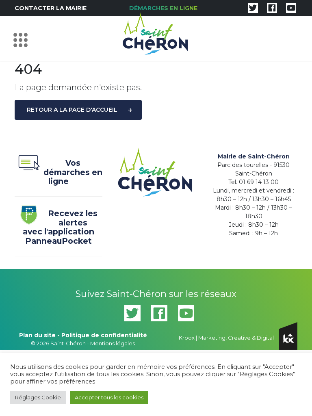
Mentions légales (112, 343)
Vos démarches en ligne (72, 172)
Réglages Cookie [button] (38, 397)
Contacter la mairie (51, 8)
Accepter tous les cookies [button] (109, 397)
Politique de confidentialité (104, 335)
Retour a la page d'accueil (72, 109)
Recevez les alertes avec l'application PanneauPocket (60, 227)
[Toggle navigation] (22, 38)
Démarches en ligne (163, 8)
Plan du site (37, 335)
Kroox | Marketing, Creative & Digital (227, 337)
